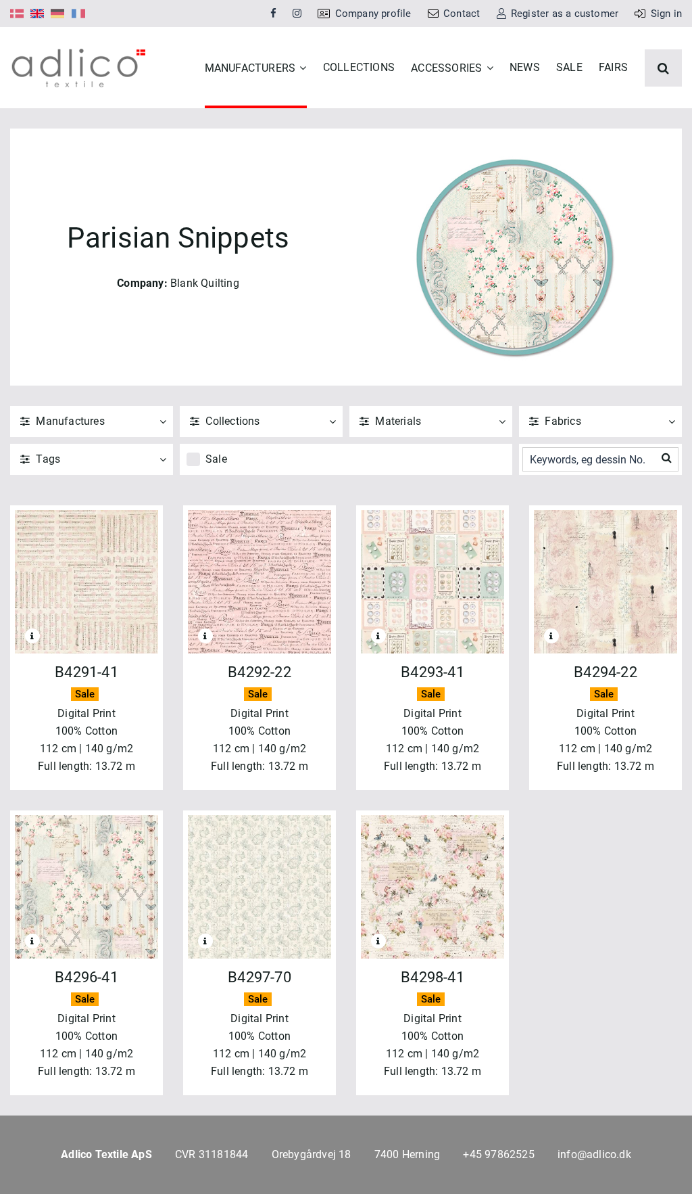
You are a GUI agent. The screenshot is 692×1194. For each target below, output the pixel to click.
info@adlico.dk (594, 1154)
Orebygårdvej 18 (311, 1154)
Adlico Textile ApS (106, 1154)
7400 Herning (407, 1154)
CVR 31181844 (211, 1154)
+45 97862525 (498, 1154)
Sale (216, 459)
